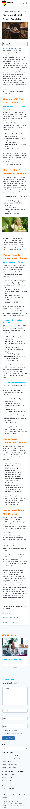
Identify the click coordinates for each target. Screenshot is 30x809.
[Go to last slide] (4, 652)
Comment (6, 688)
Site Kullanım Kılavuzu (9, 806)
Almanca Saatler (7, 783)
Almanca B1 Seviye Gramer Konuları (13, 759)
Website (5, 726)
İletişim (5, 808)
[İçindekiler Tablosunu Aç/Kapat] (24, 44)
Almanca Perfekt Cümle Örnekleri (12, 756)
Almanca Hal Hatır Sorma (9, 765)
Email (5, 718)
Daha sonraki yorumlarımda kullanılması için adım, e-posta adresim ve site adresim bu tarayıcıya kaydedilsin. (15, 732)
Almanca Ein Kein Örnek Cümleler (12, 48)
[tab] (13, 667)
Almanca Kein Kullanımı (12, 659)
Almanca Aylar (6, 785)
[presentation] (15, 647)
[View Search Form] (26, 3)
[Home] (3, 11)
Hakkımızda (6, 801)
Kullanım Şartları (22, 806)
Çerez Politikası (18, 803)
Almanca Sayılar (7, 777)
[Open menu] (23, 3)
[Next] (25, 652)
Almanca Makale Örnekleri (10, 762)
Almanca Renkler (7, 780)
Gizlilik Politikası (7, 803)
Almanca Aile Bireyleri (8, 788)
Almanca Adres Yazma (9, 767)
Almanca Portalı (16, 801)
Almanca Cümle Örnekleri (10, 617)
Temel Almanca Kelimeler (9, 775)
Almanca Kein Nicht (8, 613)
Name (5, 711)
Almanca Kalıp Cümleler (9, 622)
